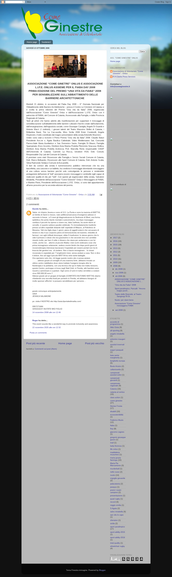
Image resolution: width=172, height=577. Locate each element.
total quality (115, 543)
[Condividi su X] (32, 198)
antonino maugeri (117, 339)
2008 (115, 266)
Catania (113, 389)
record (113, 502)
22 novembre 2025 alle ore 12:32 (46, 327)
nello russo (114, 472)
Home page (32, 42)
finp (111, 429)
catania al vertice (117, 392)
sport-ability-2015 (117, 532)
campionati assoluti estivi (115, 374)
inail (112, 443)
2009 (115, 262)
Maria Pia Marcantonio (115, 464)
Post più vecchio (94, 343)
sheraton (114, 520)
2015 (115, 245)
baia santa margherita (114, 356)
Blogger (102, 570)
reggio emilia (115, 505)
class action (115, 397)
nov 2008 (119, 273)
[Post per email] (100, 195)
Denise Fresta (116, 406)
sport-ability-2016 (117, 537)
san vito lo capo (116, 515)
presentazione (116, 496)
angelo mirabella (117, 334)
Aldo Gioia (114, 327)
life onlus (114, 449)
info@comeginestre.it (120, 86)
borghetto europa (117, 361)
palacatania (115, 484)
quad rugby (115, 499)
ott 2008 (119, 276)
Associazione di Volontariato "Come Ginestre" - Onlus (128, 72)
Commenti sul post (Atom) (46, 349)
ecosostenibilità (116, 415)
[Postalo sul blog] (30, 198)
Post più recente (35, 343)
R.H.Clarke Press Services (124, 77)
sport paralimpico (117, 527)
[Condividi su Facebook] (35, 198)
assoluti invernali (117, 345)
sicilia (112, 523)
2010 (115, 259)
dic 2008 (119, 269)
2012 (115, 252)
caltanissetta (115, 369)
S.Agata (113, 508)
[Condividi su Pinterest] (37, 198)
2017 (115, 238)
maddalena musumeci (115, 453)
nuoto (112, 475)
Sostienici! (46, 42)
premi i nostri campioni (115, 491)
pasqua (113, 487)
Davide (35, 209)
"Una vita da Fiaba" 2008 (125, 285)
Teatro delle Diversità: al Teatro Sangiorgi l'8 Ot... (128, 295)
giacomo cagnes (117, 432)
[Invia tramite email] (27, 198)
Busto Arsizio (115, 366)
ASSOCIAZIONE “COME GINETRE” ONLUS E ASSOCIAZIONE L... (130, 280)
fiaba (112, 425)
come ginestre (116, 401)
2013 (115, 248)
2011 (115, 255)
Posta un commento (38, 333)
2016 (115, 241)
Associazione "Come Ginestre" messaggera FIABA (128, 305)
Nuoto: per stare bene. (124, 300)
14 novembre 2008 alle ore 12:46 (46, 312)
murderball (114, 469)
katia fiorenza (116, 446)
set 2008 (119, 310)
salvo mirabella (116, 512)
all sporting (114, 331)
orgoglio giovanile (117, 478)
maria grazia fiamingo (115, 459)
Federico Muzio (116, 420)
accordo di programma (115, 323)
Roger (35, 320)
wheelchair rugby (117, 546)
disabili (113, 411)
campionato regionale (115, 384)
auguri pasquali (116, 350)
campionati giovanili (114, 379)
